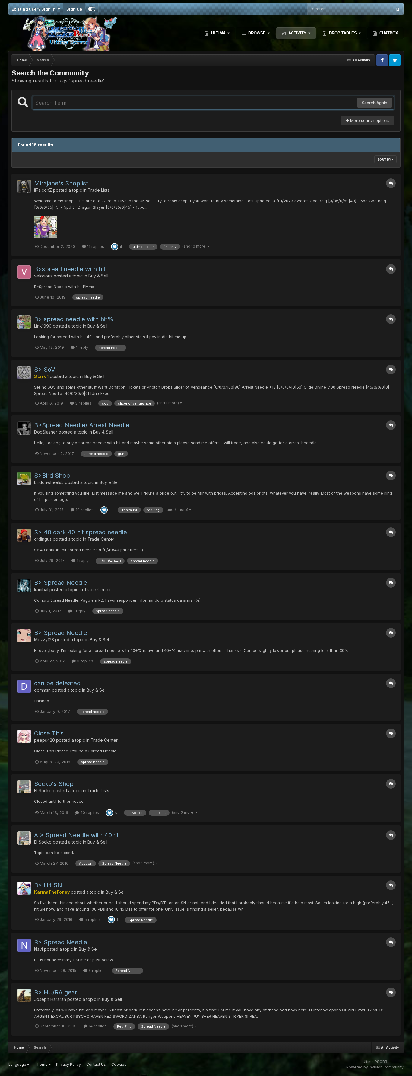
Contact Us (96, 1064)
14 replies (96, 1025)
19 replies (83, 509)
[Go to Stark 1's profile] (24, 372)
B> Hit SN (48, 885)
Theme (42, 1064)
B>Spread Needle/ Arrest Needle (81, 425)
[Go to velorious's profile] (24, 272)
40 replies (89, 812)
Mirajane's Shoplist (61, 183)
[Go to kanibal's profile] (24, 585)
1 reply (81, 347)
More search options (369, 120)
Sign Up (74, 9)
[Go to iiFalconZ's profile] (24, 186)
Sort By (384, 159)
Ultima (218, 33)
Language (17, 1064)
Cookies (118, 1064)
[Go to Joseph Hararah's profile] (24, 995)
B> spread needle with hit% (73, 319)
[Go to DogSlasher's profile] (24, 428)
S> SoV (44, 369)
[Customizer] (91, 9)
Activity (297, 33)
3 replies (82, 403)
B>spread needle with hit (70, 269)
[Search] (397, 9)
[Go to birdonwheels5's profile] (24, 478)
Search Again (374, 102)
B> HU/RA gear (55, 992)
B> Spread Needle (60, 582)
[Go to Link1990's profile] (24, 322)
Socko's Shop (54, 783)
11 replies (95, 246)
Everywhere (372, 9)
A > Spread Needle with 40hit (76, 835)
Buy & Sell (98, 275)
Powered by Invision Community (375, 1067)
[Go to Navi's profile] (24, 945)
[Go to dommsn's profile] (24, 686)
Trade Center (100, 539)
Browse (257, 33)
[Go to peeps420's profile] (24, 736)
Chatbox (388, 33)
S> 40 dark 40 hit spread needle (80, 532)
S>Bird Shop (52, 475)
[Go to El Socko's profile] (24, 786)
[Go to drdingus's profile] (24, 535)
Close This (49, 733)
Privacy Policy (68, 1064)
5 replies (92, 919)
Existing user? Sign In (34, 9)
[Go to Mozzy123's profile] (24, 635)
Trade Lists (98, 190)
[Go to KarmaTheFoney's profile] (24, 888)
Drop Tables (343, 33)
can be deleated (57, 683)
